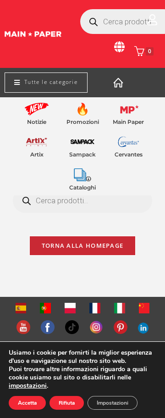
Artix (37, 154)
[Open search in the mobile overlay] (82, 200)
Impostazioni (112, 403)
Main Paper (128, 121)
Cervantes (129, 154)
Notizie (36, 121)
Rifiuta (67, 403)
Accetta (27, 403)
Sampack (82, 154)
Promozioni (82, 121)
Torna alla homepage (83, 245)
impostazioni (28, 386)
